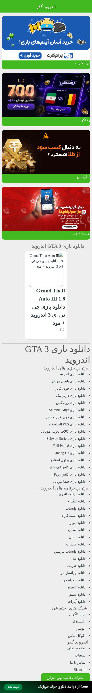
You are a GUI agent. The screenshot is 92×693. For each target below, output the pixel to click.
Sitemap (79, 670)
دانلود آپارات (76, 601)
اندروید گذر (46, 6)
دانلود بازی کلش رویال (68, 474)
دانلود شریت (76, 566)
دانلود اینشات (75, 544)
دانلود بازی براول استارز (67, 460)
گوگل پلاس (76, 635)
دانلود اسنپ (76, 530)
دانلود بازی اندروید (72, 374)
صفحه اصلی (76, 648)
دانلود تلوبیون (75, 587)
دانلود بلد (79, 558)
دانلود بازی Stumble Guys (67, 410)
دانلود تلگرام (76, 501)
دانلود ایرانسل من (72, 573)
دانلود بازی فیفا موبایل (69, 481)
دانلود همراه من (74, 580)
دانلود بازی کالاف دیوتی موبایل (63, 431)
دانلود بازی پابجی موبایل (68, 381)
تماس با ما (77, 662)
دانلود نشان (77, 537)
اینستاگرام (77, 614)
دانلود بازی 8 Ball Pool (69, 446)
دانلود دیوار (77, 523)
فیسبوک (78, 621)
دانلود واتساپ (75, 508)
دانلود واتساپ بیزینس (69, 551)
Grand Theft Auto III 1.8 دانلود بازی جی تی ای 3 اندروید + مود (48, 307)
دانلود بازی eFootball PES (67, 424)
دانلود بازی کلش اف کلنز (67, 467)
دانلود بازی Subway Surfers (65, 438)
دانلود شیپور (76, 594)
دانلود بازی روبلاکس (70, 403)
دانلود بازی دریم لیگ (70, 395)
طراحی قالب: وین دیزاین (65, 678)
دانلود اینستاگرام (73, 515)
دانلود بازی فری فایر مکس (65, 417)
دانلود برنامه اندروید (71, 494)
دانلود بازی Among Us (69, 453)
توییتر (81, 628)
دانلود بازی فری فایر (70, 388)
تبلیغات (80, 655)
